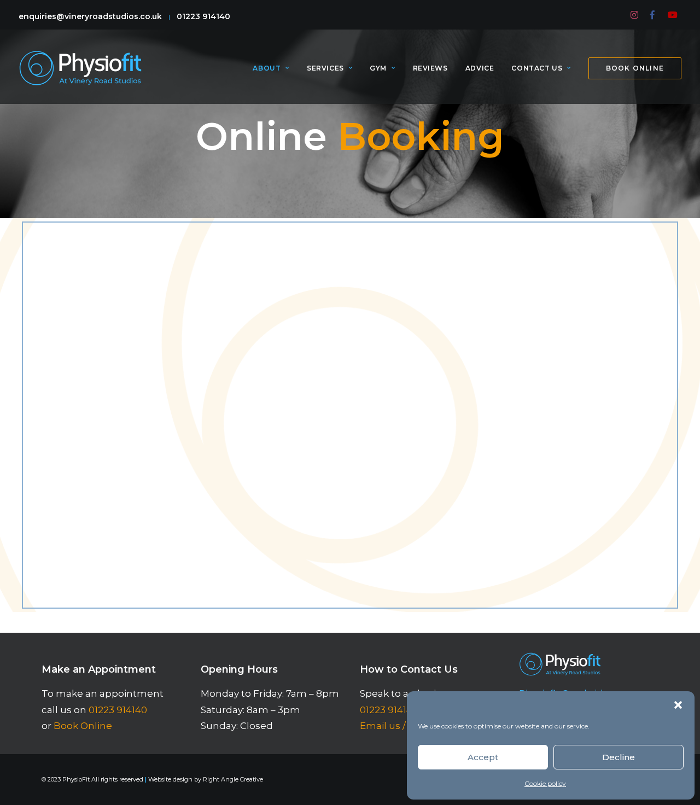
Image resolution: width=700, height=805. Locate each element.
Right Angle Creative (233, 779)
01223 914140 (203, 16)
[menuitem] (635, 15)
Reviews (430, 68)
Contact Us (536, 68)
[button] (678, 704)
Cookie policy (545, 783)
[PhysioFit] (80, 68)
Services (325, 68)
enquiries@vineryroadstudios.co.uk (90, 16)
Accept (483, 757)
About (267, 68)
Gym (378, 68)
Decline (618, 757)
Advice (479, 68)
